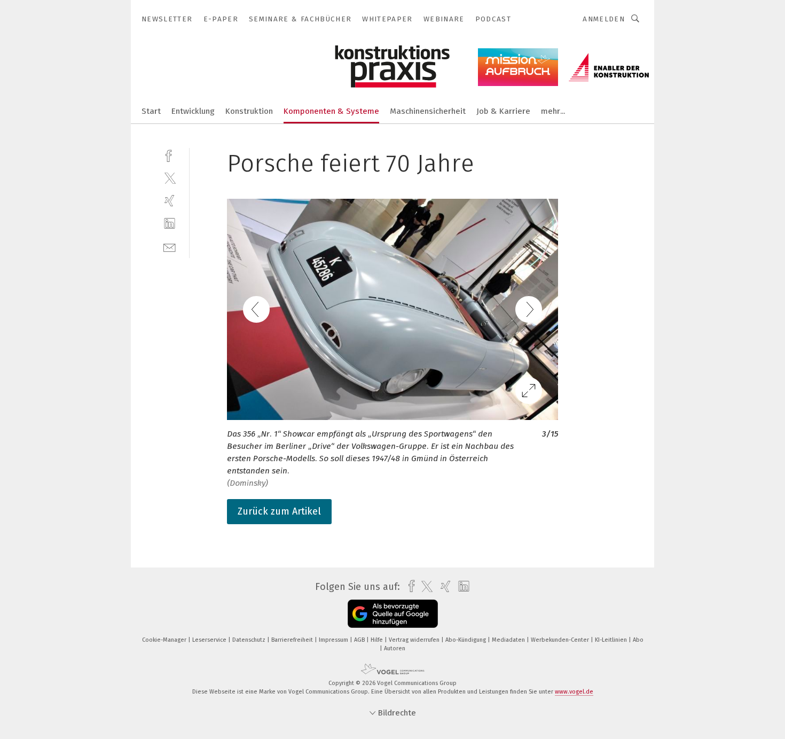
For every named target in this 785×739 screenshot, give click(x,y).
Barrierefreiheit (293, 639)
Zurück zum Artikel (279, 511)
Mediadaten (509, 639)
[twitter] (169, 177)
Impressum (334, 639)
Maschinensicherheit (428, 111)
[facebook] (169, 154)
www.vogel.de (574, 691)
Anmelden (604, 19)
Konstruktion (249, 111)
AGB (360, 639)
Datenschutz (249, 639)
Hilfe (377, 639)
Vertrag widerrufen (415, 639)
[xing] (169, 200)
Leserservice (210, 639)
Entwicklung (193, 111)
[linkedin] (169, 223)
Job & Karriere (503, 111)
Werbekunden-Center (561, 639)
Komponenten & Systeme (331, 111)
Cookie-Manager (165, 639)
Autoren (394, 648)
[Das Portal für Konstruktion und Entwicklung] (151, 110)
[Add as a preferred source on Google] (393, 614)
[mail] (169, 246)
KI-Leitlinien (612, 639)
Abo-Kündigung (466, 639)
